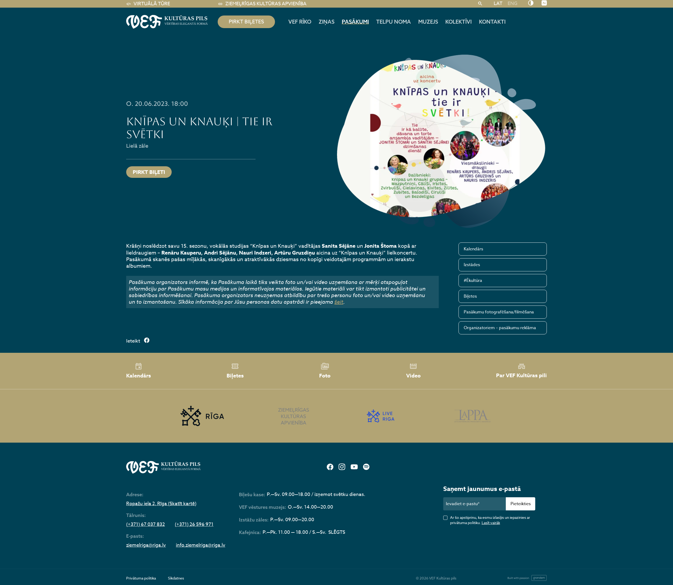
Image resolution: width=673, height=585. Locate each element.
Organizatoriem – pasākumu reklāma (500, 328)
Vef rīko (299, 21)
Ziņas (326, 21)
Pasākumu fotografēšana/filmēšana (499, 312)
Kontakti (492, 21)
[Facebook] (330, 467)
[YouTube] (354, 467)
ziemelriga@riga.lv (146, 545)
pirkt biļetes (246, 21)
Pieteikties (521, 504)
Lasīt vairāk (491, 522)
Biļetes (470, 296)
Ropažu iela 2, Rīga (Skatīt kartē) (161, 504)
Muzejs (428, 21)
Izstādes (472, 265)
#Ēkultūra (473, 280)
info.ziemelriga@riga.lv (200, 545)
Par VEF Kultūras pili (521, 375)
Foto (324, 375)
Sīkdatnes (176, 578)
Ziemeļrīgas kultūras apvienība (266, 3)
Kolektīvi (458, 21)
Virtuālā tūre (152, 3)
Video (413, 375)
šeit (338, 302)
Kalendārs (473, 249)
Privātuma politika (141, 578)
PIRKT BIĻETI (149, 171)
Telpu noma (393, 21)
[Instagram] (342, 467)
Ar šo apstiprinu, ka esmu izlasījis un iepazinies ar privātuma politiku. (490, 520)
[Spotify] (366, 467)
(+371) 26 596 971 (194, 524)
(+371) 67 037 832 (145, 524)
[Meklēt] (480, 4)
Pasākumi (355, 21)
